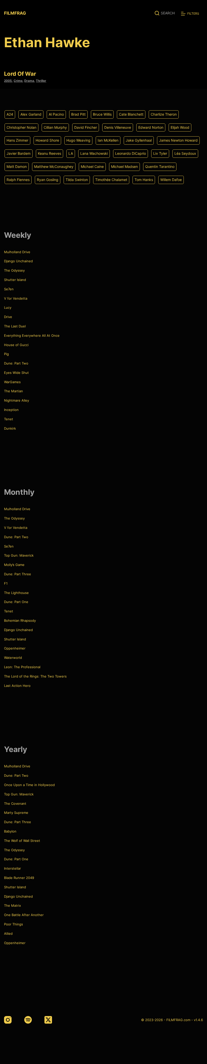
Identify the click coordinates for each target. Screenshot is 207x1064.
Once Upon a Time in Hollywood (29, 785)
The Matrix (12, 905)
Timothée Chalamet (111, 179)
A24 (10, 114)
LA (70, 153)
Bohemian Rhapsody (20, 620)
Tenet (8, 419)
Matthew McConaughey (53, 166)
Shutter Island (15, 280)
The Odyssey (14, 270)
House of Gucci (16, 345)
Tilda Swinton (77, 179)
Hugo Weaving (78, 140)
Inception (11, 410)
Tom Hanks (144, 179)
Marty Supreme (16, 813)
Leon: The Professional (22, 667)
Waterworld (13, 658)
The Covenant (15, 803)
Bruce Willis (102, 114)
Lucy (7, 307)
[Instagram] (8, 1020)
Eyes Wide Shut (16, 373)
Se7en (9, 289)
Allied (8, 933)
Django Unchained (18, 261)
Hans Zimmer (17, 140)
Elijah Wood (180, 127)
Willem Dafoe (171, 179)
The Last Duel (15, 326)
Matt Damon (17, 166)
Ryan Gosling (47, 179)
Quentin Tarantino (159, 166)
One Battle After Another (24, 915)
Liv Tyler (160, 153)
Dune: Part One (16, 602)
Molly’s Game (14, 565)
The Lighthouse (16, 593)
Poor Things (13, 924)
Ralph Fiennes (18, 179)
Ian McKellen (108, 140)
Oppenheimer (14, 648)
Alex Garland (30, 114)
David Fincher (85, 127)
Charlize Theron (164, 114)
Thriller (41, 81)
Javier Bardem (19, 153)
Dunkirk (10, 428)
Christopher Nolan (21, 127)
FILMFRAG (15, 13)
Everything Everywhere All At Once (32, 335)
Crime (18, 81)
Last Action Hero (17, 686)
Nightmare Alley (16, 400)
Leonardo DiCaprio (130, 153)
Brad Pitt (78, 114)
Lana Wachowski (94, 153)
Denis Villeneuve (117, 127)
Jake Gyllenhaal (139, 140)
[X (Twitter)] (48, 1020)
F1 (6, 583)
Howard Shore (47, 140)
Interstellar (12, 868)
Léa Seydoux (185, 153)
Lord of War (20, 73)
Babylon (10, 831)
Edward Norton (150, 127)
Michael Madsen (124, 166)
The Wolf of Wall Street (22, 841)
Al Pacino (56, 114)
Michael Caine (92, 166)
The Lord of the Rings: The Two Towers (35, 676)
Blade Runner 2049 (19, 878)
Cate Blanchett (131, 114)
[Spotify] (28, 1020)
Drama (29, 81)
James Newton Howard (178, 140)
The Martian (13, 391)
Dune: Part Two (16, 363)
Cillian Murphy (55, 127)
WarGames (12, 382)
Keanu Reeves (49, 153)
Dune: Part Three (17, 574)
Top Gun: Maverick (19, 555)
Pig (6, 354)
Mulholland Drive (17, 252)
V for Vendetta (15, 298)
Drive (8, 317)
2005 (8, 81)
